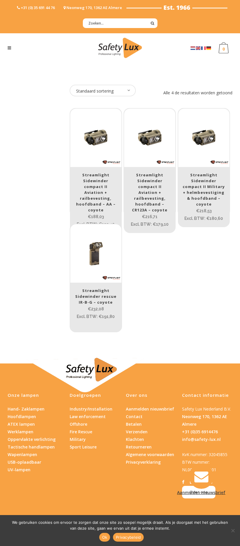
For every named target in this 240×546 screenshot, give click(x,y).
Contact (134, 416)
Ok (104, 537)
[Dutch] (193, 48)
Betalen (134, 424)
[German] (209, 48)
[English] (198, 48)
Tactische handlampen (31, 447)
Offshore (78, 424)
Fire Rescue (81, 431)
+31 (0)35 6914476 (200, 431)
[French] (203, 48)
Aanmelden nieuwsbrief (150, 409)
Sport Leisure (83, 447)
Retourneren (139, 447)
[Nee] (233, 530)
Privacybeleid (128, 537)
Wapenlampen (22, 454)
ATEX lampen (21, 424)
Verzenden (137, 431)
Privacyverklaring (143, 462)
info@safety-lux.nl (201, 439)
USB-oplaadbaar (24, 462)
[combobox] (103, 90)
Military (78, 439)
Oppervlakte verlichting (32, 439)
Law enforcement (88, 416)
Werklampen (20, 431)
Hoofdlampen (22, 416)
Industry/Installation (91, 409)
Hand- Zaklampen (26, 409)
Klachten (135, 439)
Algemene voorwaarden (150, 454)
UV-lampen (19, 469)
